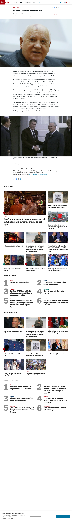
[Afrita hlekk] (52, 7)
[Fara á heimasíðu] (6, 2)
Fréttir (14, 2)
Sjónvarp (27, 2)
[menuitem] (16, 2)
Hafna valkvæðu (49, 516)
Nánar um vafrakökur (9, 518)
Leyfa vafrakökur (63, 516)
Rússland (16, 7)
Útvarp (20, 2)
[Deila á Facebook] (54, 7)
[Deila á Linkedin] (58, 7)
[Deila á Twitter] (56, 7)
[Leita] (70, 2)
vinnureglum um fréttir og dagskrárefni (38, 174)
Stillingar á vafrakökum (35, 516)
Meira (34, 2)
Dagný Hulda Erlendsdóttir (18, 13)
